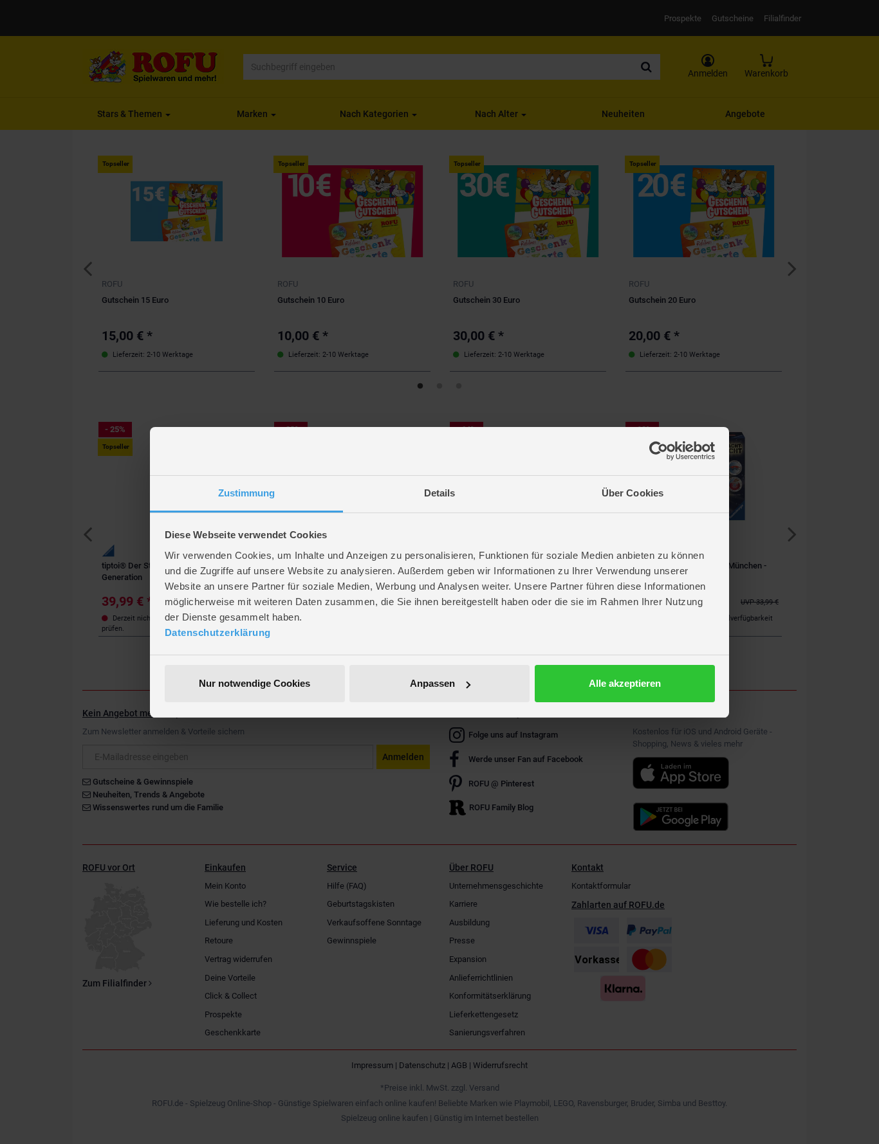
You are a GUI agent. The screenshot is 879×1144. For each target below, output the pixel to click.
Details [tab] (440, 492)
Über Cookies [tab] (632, 492)
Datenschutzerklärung (218, 632)
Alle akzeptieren (625, 683)
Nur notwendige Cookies (254, 683)
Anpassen (432, 683)
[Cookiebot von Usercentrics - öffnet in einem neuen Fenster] (658, 450)
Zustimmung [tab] (246, 492)
